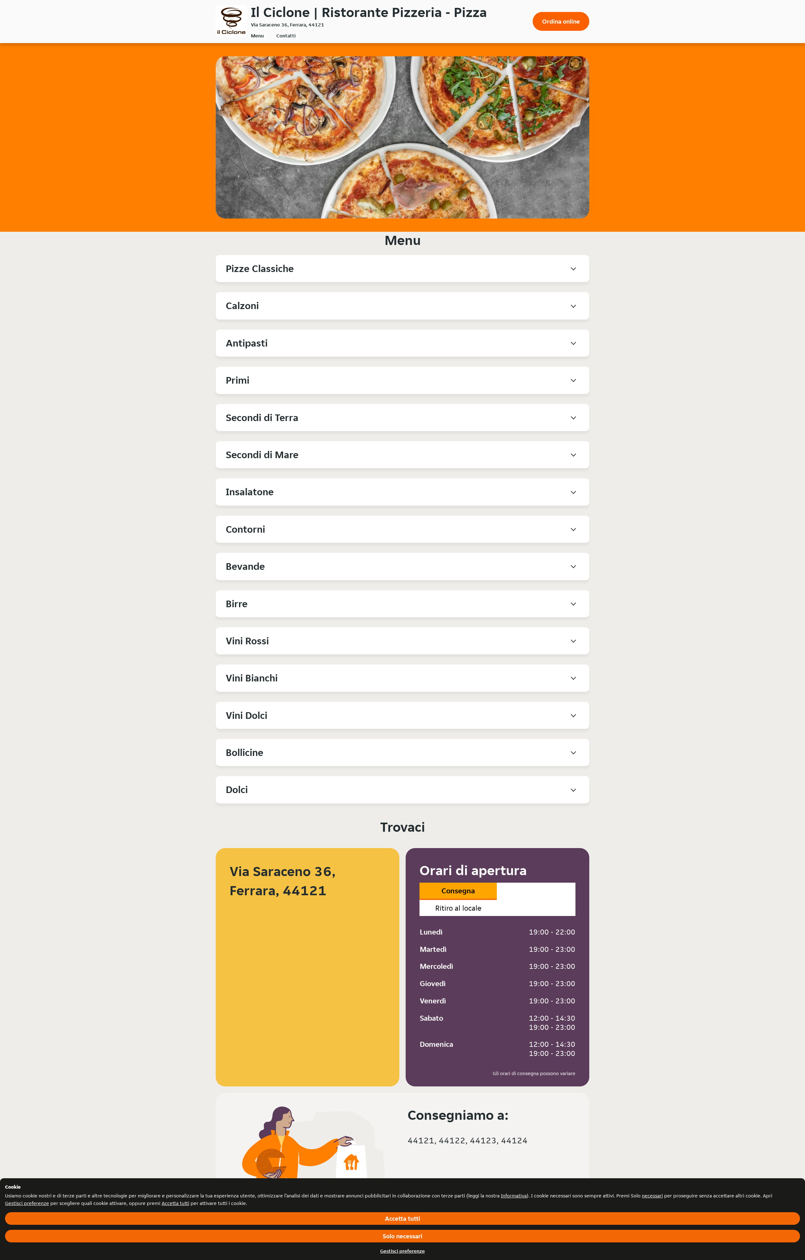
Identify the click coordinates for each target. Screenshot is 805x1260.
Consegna (458, 891)
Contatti (286, 35)
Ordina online (561, 21)
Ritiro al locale (458, 908)
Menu (257, 35)
